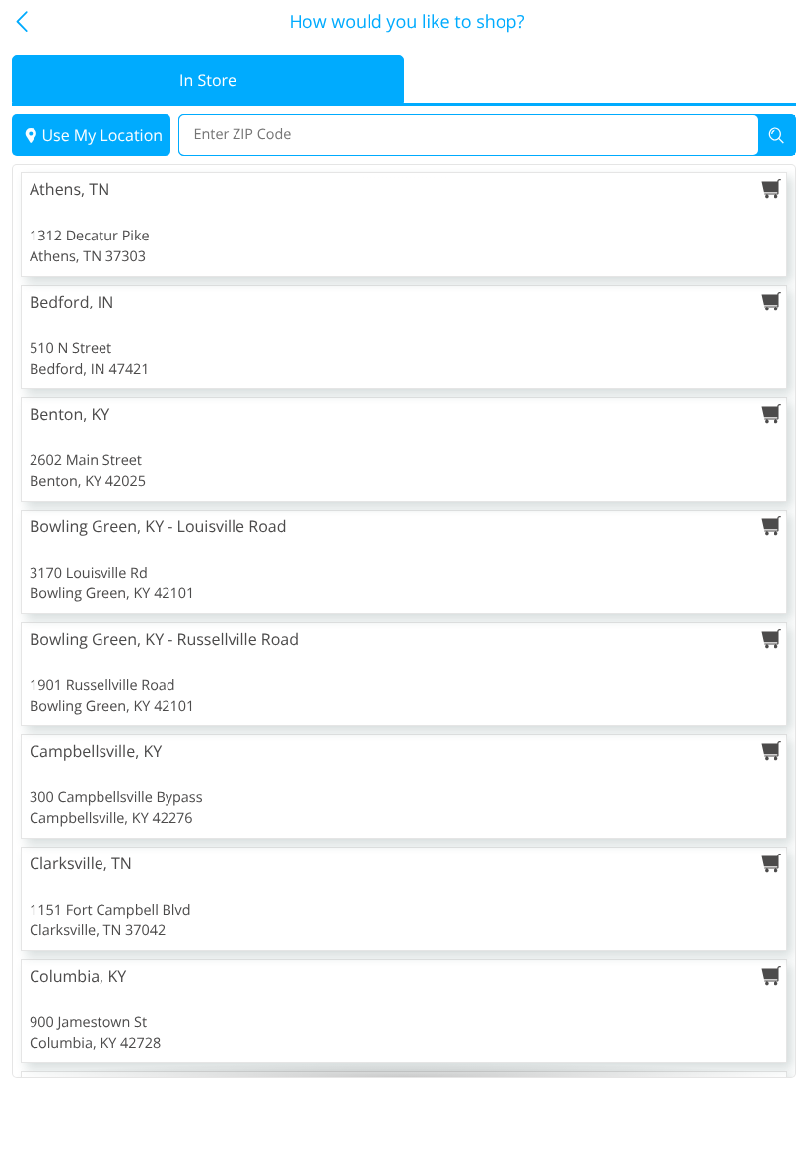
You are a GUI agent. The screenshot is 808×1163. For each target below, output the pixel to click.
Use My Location (102, 135)
